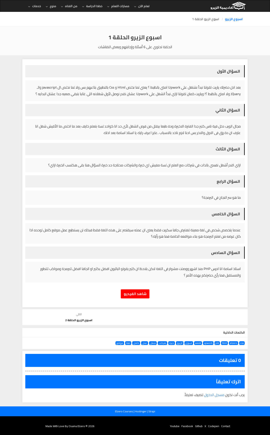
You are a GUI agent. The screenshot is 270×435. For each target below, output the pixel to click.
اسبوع (188, 343)
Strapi (151, 411)
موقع (119, 343)
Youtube (174, 426)
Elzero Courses (124, 411)
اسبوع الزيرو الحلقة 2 (78, 320)
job (217, 343)
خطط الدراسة (94, 6)
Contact (225, 426)
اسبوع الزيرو (234, 19)
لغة (128, 343)
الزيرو (179, 343)
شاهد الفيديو (135, 294)
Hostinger (141, 411)
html (224, 343)
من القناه (71, 6)
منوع (53, 6)
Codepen (213, 426)
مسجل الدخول (214, 395)
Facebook (187, 426)
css (242, 343)
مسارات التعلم (120, 6)
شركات (162, 343)
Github (199, 426)
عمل (144, 343)
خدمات (36, 6)
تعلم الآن (144, 6)
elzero (233, 343)
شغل (153, 343)
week (198, 343)
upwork (208, 343)
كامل (136, 343)
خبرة (171, 343)
